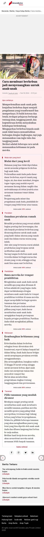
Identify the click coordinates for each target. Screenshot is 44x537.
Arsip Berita (13, 523)
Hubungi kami (7, 520)
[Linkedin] (32, 452)
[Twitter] (25, 452)
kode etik (18, 520)
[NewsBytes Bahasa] (16, 3)
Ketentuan (34, 516)
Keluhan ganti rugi (31, 520)
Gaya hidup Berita (23, 11)
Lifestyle (6, 474)
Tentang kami (7, 516)
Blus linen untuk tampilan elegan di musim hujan (21, 489)
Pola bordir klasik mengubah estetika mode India (21, 479)
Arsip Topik (24, 523)
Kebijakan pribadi (21, 516)
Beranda (5, 11)
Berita (12, 11)
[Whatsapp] (18, 452)
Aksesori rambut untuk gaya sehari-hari (19, 497)
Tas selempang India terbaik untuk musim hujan (20, 470)
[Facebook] (11, 452)
